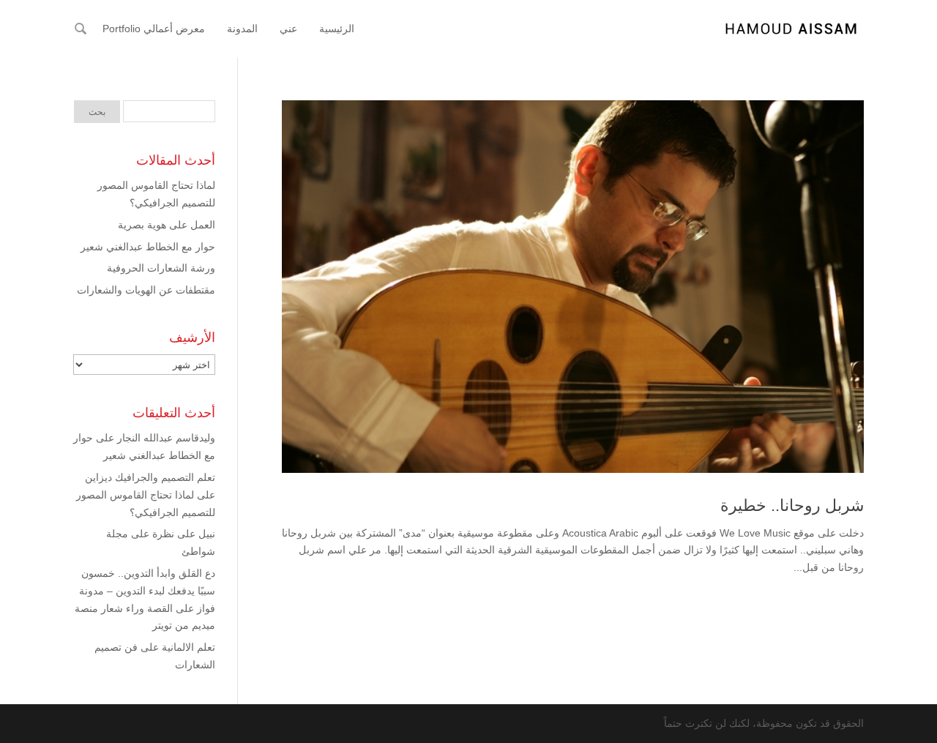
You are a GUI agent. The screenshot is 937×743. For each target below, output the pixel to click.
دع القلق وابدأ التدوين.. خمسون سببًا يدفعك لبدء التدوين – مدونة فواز (147, 590)
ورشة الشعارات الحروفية (161, 268)
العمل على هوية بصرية (166, 225)
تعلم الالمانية (188, 647)
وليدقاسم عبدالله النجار (166, 438)
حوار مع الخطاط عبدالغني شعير (148, 247)
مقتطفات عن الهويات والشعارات (146, 290)
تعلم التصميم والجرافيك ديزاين (150, 477)
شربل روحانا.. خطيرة (792, 505)
